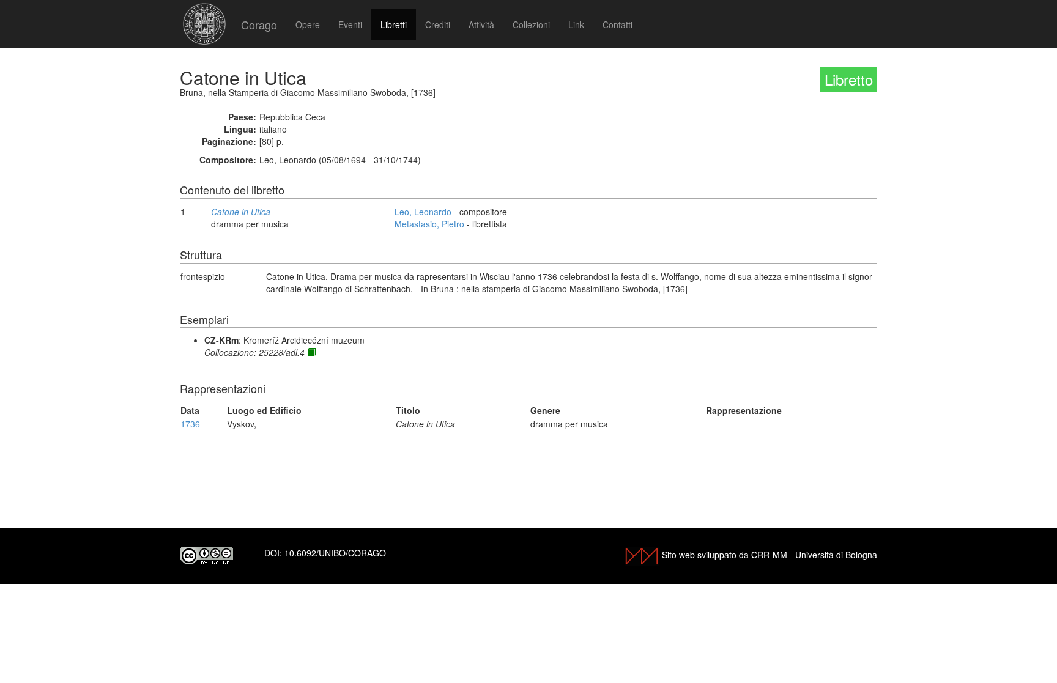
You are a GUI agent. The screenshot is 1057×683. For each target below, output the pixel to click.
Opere (307, 24)
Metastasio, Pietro (429, 224)
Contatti (617, 24)
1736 (190, 424)
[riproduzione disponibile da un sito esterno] (311, 352)
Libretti (393, 24)
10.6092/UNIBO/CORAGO (335, 553)
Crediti (437, 24)
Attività (481, 24)
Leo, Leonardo (423, 211)
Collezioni (531, 24)
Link (576, 24)
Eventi (350, 24)
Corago (259, 24)
